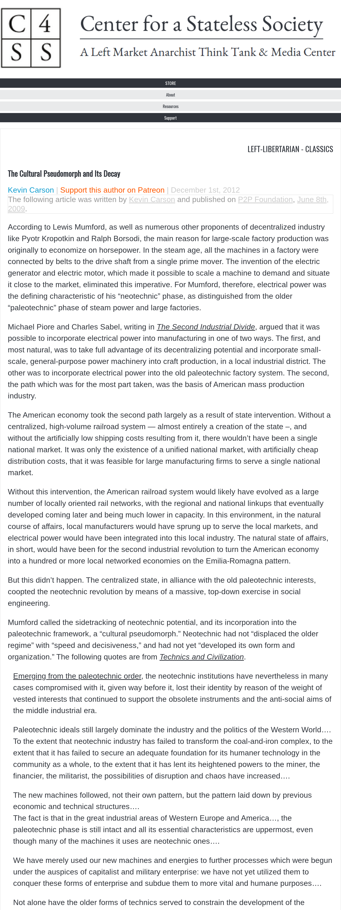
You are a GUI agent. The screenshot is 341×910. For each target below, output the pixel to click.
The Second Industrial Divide (206, 327)
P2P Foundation (265, 199)
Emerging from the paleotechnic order (77, 676)
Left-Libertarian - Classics (290, 148)
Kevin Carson (31, 190)
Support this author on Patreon (112, 190)
